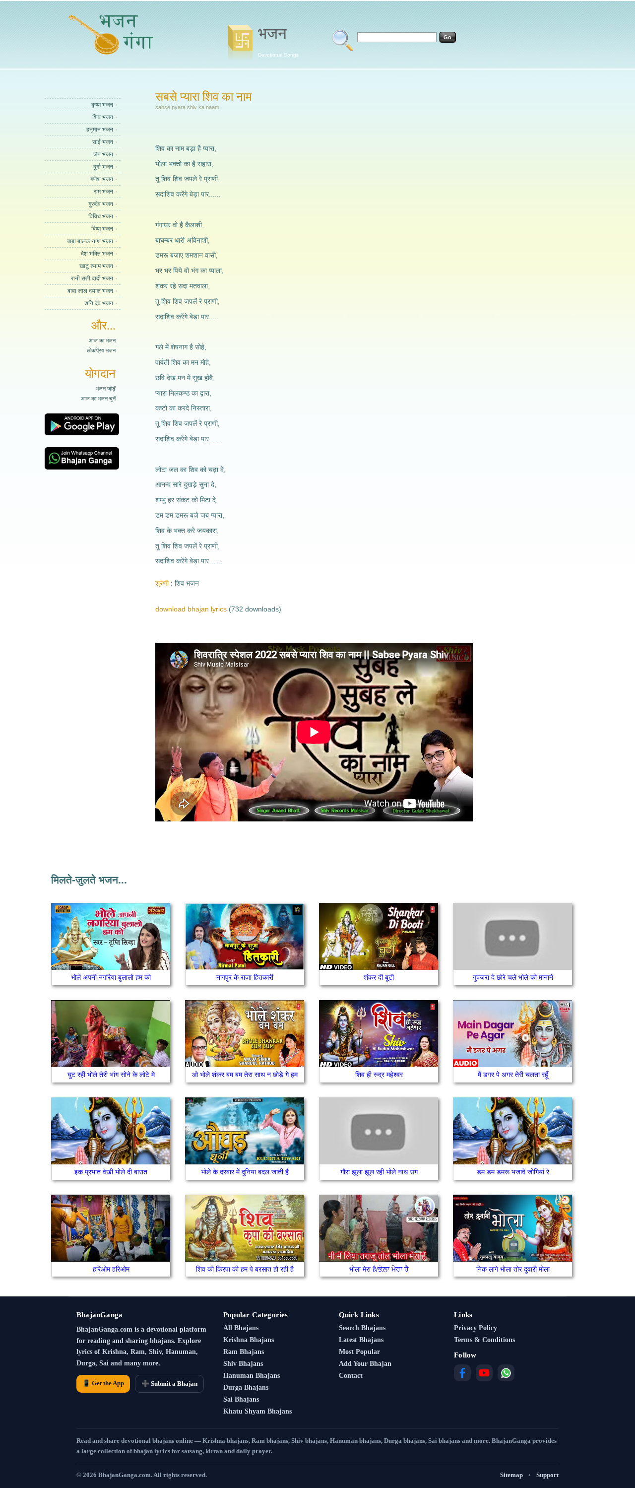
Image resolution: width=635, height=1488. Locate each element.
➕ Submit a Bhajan (169, 1383)
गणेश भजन (101, 179)
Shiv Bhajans (243, 1363)
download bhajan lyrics (191, 609)
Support (547, 1475)
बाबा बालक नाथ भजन (90, 241)
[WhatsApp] (506, 1372)
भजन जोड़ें (106, 389)
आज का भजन (102, 340)
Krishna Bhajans (248, 1340)
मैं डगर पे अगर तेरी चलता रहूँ (513, 1075)
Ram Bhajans (243, 1351)
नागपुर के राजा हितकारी (244, 977)
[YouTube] (484, 1372)
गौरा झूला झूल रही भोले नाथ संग (379, 1172)
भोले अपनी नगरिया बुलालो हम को (111, 977)
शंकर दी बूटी (379, 977)
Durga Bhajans (245, 1387)
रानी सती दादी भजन (92, 278)
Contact (351, 1375)
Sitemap (511, 1475)
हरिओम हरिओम (111, 1269)
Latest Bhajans (361, 1340)
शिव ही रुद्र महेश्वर (379, 1075)
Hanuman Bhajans (251, 1375)
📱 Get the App (103, 1383)
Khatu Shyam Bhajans (257, 1411)
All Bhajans (240, 1328)
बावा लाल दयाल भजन (90, 290)
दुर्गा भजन (103, 166)
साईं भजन (102, 141)
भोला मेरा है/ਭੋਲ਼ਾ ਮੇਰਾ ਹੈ (379, 1269)
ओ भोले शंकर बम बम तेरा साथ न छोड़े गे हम (245, 1075)
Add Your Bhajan (365, 1363)
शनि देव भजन (98, 303)
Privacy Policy (475, 1328)
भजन (278, 41)
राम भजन (103, 191)
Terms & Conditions (484, 1340)
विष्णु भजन (102, 228)
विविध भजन (100, 216)
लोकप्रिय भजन (101, 350)
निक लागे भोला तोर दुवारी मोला (513, 1269)
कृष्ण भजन (102, 104)
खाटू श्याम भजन (96, 266)
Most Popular (359, 1351)
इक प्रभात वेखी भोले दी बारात (110, 1172)
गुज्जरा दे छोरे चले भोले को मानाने (513, 977)
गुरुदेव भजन (100, 204)
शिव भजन (102, 117)
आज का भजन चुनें (98, 399)
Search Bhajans (362, 1328)
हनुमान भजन (99, 129)
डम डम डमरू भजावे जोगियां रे (513, 1172)
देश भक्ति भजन (97, 253)
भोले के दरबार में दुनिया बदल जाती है (245, 1172)
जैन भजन (103, 154)
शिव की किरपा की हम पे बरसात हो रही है (245, 1269)
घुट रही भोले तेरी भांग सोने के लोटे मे (111, 1075)
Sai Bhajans (241, 1399)
